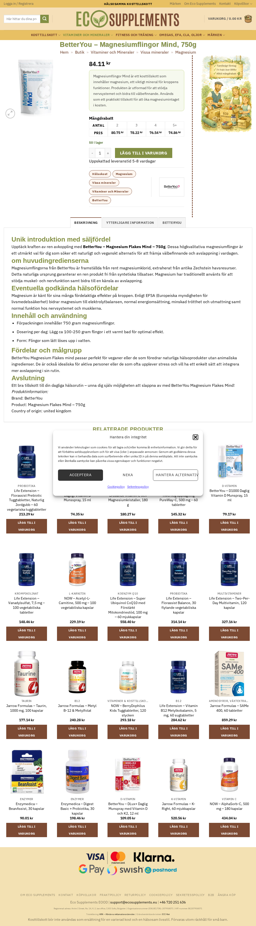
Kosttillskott (44, 35)
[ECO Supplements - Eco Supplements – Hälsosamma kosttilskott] (128, 19)
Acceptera (81, 474)
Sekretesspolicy (138, 486)
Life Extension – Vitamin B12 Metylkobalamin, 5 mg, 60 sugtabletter (179, 710)
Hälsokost (100, 174)
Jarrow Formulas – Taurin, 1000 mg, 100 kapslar (26, 708)
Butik (79, 52)
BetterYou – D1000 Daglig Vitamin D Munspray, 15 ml (229, 495)
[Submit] (44, 19)
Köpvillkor (241, 4)
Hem (64, 52)
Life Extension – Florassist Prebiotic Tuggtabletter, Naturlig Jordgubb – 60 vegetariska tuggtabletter (26, 500)
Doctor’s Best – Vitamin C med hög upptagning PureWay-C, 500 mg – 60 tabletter (179, 497)
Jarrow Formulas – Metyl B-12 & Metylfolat (77, 708)
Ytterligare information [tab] (130, 223)
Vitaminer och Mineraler (86, 35)
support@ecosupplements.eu (133, 902)
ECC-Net (166, 914)
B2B (211, 895)
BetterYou (100, 200)
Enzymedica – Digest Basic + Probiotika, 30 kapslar (77, 808)
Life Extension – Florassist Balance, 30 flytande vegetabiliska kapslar (179, 605)
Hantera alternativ (177, 474)
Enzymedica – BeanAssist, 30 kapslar (26, 806)
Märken (175, 4)
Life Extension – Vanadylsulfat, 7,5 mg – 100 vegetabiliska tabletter (26, 605)
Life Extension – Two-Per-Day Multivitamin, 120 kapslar (229, 603)
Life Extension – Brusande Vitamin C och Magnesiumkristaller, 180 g (128, 497)
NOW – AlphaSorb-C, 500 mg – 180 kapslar (229, 806)
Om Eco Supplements (200, 4)
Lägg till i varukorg (143, 152)
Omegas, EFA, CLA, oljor (180, 35)
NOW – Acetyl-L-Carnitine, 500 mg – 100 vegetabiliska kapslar (77, 603)
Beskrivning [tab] (86, 223)
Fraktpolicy (110, 895)
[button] (195, 437)
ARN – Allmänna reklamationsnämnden (117, 914)
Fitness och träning (135, 35)
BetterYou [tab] (172, 223)
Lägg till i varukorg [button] (27, 526)
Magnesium (185, 52)
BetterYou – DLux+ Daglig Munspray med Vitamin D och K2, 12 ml (128, 808)
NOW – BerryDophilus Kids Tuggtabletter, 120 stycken (128, 710)
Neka (128, 474)
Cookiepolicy (116, 486)
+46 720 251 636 (173, 902)
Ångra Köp (227, 895)
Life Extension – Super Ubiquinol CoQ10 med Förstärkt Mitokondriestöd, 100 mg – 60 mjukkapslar (128, 607)
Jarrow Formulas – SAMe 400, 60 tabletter (229, 708)
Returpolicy (135, 895)
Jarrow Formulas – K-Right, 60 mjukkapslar (179, 806)
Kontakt (225, 4)
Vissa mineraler (154, 52)
